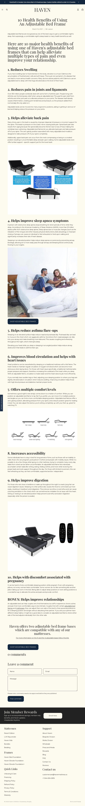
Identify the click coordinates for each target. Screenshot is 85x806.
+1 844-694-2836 (48, 778)
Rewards (45, 751)
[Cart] (82, 9)
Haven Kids (8, 740)
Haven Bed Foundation (12, 757)
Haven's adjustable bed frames (41, 49)
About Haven (47, 733)
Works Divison (47, 740)
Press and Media (48, 747)
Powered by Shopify (25, 801)
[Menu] (2, 9)
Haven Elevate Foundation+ (14, 764)
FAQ (44, 758)
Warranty (7, 795)
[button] (1, 403)
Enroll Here (53, 716)
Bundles (7, 744)
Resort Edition (9, 733)
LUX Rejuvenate (10, 737)
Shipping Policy (9, 781)
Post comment (15, 699)
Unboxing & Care (10, 774)
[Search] (7, 9)
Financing (7, 777)
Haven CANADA (14, 801)
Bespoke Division (48, 737)
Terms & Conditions (11, 792)
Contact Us (46, 762)
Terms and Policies (75, 801)
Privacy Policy (9, 788)
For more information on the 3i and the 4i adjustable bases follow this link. (42, 638)
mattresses (20, 608)
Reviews (45, 765)
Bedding (7, 747)
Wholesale (46, 744)
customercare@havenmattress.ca (54, 775)
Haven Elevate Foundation (14, 761)
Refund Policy (9, 784)
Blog (44, 755)
